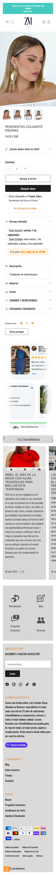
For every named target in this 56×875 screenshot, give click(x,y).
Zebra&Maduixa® (18, 868)
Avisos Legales (28, 855)
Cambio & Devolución (15, 816)
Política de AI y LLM (31, 851)
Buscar (8, 799)
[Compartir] (21, 323)
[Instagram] (13, 684)
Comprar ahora (28, 188)
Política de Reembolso (13, 851)
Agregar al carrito (28, 178)
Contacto (9, 781)
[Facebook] (7, 684)
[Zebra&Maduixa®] (28, 22)
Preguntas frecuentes (15, 805)
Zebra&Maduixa (26, 439)
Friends (8, 775)
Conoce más (28, 11)
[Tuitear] (27, 323)
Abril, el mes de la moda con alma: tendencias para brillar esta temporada (20, 482)
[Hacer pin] (32, 323)
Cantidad (9, 162)
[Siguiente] (49, 8)
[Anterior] (7, 8)
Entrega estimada (18, 221)
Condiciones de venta (15, 810)
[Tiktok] (27, 684)
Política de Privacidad (30, 847)
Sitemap (39, 855)
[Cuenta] (42, 22)
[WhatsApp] (20, 684)
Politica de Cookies (12, 847)
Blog (7, 764)
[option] (28, 69)
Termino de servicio (12, 855)
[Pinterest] (34, 684)
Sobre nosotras (12, 770)
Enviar (12, 674)
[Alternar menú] (7, 22)
